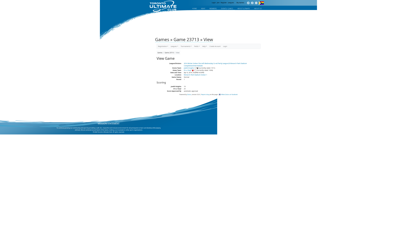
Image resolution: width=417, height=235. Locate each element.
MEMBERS (213, 8)
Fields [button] (196, 46)
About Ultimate (243, 8)
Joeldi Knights (189, 68)
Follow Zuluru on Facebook (229, 94)
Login (214, 3)
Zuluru (189, 94)
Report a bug (205, 94)
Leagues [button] (174, 46)
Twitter (248, 3)
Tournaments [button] (185, 46)
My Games (240, 3)
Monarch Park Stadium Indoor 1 (195, 75)
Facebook (252, 3)
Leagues (231, 3)
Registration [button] (162, 46)
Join (218, 3)
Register (224, 3)
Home (194, 8)
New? (203, 8)
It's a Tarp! (187, 70)
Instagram (256, 3)
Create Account (215, 46)
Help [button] (204, 46)
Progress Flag (261, 3)
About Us (258, 8)
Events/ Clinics (227, 8)
